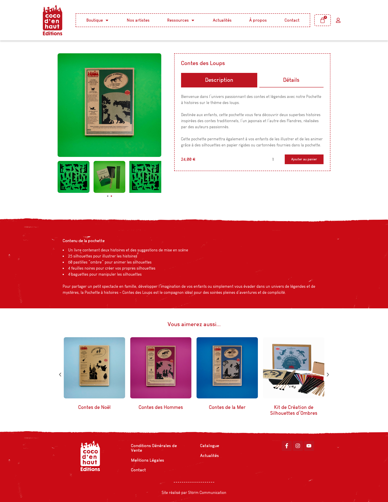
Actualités (222, 20)
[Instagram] (298, 446)
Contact (292, 20)
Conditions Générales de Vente (154, 448)
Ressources (178, 20)
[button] (107, 196)
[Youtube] (309, 446)
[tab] (219, 80)
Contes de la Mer (227, 407)
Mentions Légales (147, 460)
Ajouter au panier (304, 159)
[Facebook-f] (287, 446)
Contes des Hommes (161, 407)
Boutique (94, 20)
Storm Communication (207, 492)
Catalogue (209, 445)
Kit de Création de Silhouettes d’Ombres (293, 410)
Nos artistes (138, 20)
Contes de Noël (94, 407)
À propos (258, 20)
